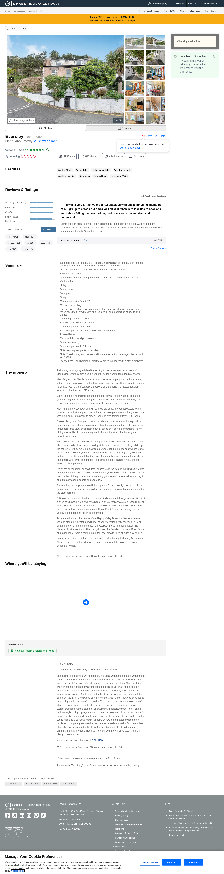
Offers (181, 11)
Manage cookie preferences (128, 824)
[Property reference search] (41, 11)
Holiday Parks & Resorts (149, 11)
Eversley (14, 136)
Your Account (208, 4)
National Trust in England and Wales (34, 650)
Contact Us (180, 4)
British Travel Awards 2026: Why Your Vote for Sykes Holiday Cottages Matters (190, 829)
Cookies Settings (150, 862)
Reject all (171, 862)
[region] (112, 862)
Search (49, 229)
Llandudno (96, 740)
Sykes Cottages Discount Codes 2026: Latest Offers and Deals (190, 817)
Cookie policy (121, 820)
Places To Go (169, 11)
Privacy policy (121, 815)
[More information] (214, 56)
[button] (11, 79)
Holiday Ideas (194, 11)
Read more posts (176, 835)
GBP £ (191, 4)
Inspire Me (120, 846)
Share (162, 136)
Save (149, 136)
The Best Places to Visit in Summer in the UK (190, 823)
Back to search (18, 28)
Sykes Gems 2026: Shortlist (181, 811)
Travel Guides (210, 11)
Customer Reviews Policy (127, 833)
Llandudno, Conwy (31, 141)
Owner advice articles (125, 842)
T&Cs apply (129, 20)
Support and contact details (128, 811)
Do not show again (130, 147)
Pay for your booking (125, 838)
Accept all (193, 862)
